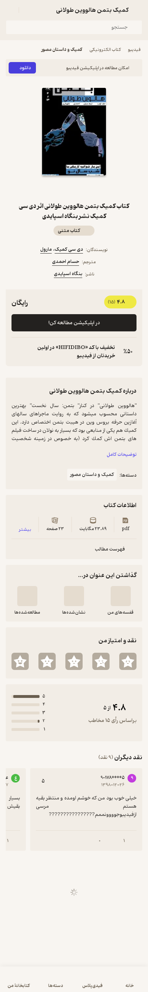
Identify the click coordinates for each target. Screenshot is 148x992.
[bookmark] (82, 188)
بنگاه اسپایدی (68, 274)
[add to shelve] (121, 596)
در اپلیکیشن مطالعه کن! (74, 323)
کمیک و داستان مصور (61, 49)
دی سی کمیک (69, 249)
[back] (138, 10)
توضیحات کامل (122, 454)
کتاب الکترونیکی (105, 49)
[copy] (17, 352)
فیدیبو (134, 49)
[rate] (128, 661)
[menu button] (10, 10)
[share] (65, 188)
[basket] (27, 10)
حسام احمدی (65, 261)
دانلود (25, 68)
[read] (27, 596)
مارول (46, 249)
